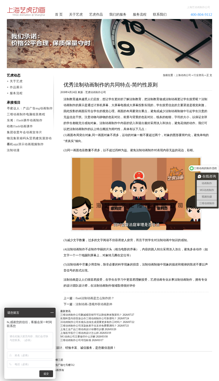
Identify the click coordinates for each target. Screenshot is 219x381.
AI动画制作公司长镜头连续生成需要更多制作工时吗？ (91, 322)
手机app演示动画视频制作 (25, 144)
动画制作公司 (26, 11)
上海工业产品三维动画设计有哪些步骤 (82, 329)
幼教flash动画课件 (20, 126)
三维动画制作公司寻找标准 (75, 340)
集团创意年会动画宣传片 (24, 132)
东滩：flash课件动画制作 (25, 120)
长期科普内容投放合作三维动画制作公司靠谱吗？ (88, 318)
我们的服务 (117, 14)
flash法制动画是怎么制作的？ (94, 298)
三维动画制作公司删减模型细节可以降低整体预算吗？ (91, 314)
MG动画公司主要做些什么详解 (77, 336)
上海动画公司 (183, 75)
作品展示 (16, 87)
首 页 (59, 14)
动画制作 (95, 92)
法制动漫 (13, 150)
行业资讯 (199, 75)
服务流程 (139, 14)
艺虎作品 (96, 14)
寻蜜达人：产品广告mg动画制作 (30, 108)
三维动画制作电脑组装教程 (26, 114)
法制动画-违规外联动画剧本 (93, 304)
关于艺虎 (76, 14)
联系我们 (160, 14)
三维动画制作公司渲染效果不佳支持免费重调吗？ (88, 325)
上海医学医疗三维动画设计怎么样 (79, 332)
